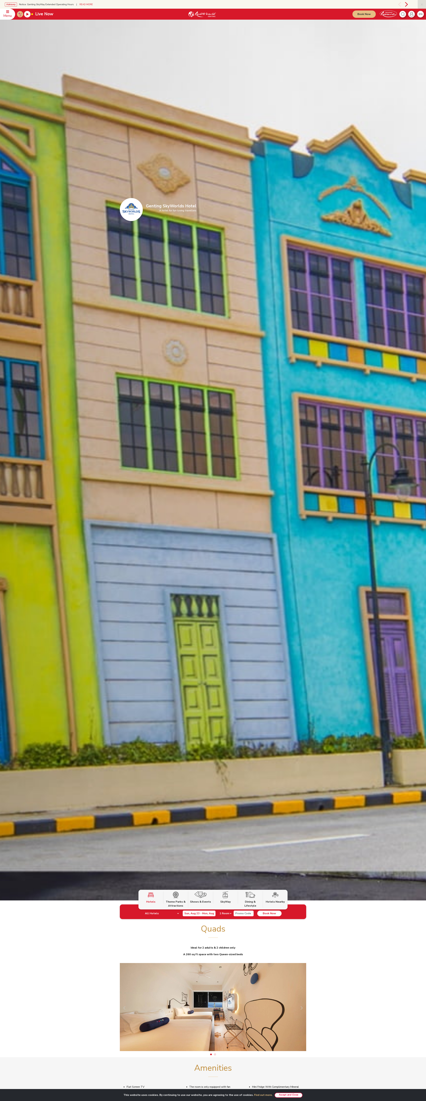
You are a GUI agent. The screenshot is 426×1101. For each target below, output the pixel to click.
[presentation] (395, 4)
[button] (211, 1054)
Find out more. (263, 1095)
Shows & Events (200, 902)
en (420, 14)
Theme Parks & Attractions (176, 904)
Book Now (364, 14)
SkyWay (225, 902)
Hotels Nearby (275, 902)
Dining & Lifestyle (250, 904)
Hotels (150, 902)
